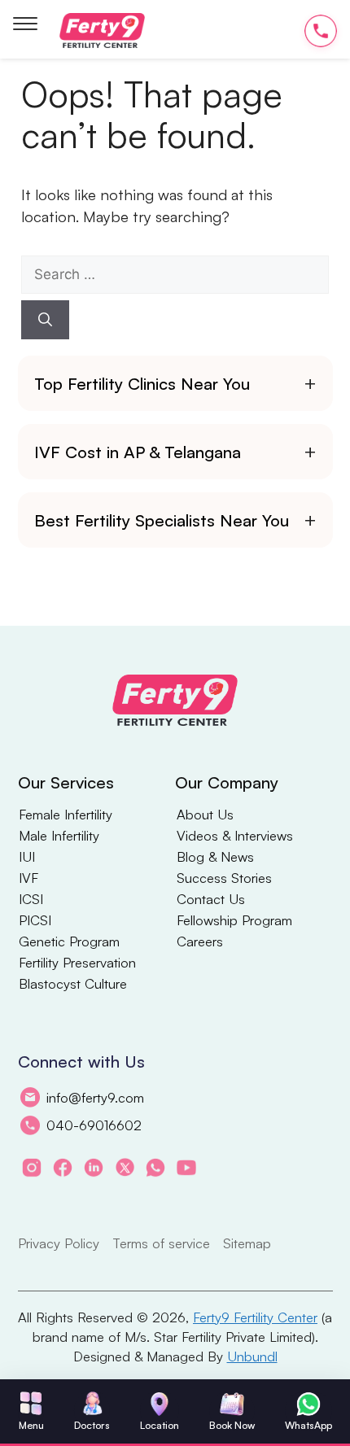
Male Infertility (59, 835)
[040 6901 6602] (320, 31)
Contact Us (211, 899)
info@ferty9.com (95, 1097)
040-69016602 (94, 1125)
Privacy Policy (58, 1243)
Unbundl (252, 1356)
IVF (28, 878)
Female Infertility (65, 814)
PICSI (35, 920)
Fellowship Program (234, 920)
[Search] (45, 319)
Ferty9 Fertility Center (255, 1317)
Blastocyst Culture (73, 983)
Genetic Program (69, 941)
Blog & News (215, 856)
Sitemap (247, 1243)
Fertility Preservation (77, 962)
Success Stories (224, 878)
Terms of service (161, 1243)
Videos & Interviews (235, 835)
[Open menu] (25, 25)
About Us (205, 814)
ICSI (31, 899)
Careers (200, 941)
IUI (27, 856)
